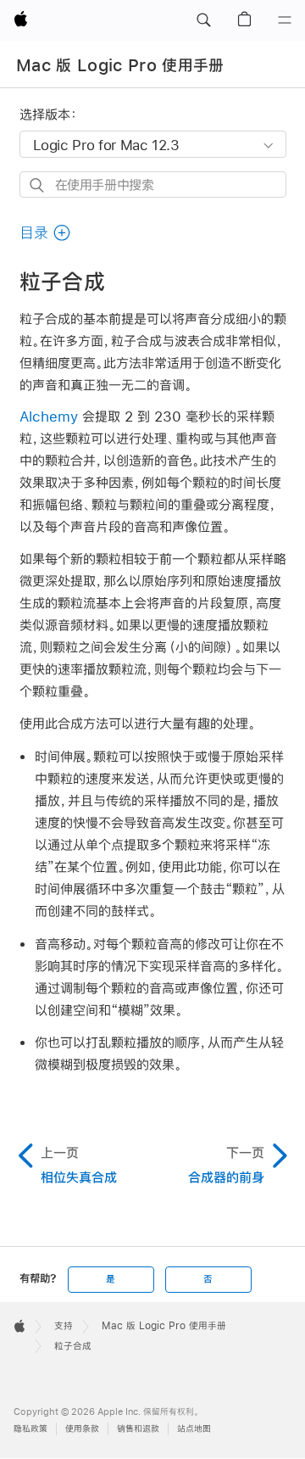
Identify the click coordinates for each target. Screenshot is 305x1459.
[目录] (284, 20)
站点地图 (194, 1429)
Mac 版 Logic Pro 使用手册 (120, 65)
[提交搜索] (38, 185)
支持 (63, 1326)
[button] (203, 20)
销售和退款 (138, 1429)
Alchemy (48, 416)
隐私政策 (30, 1429)
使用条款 (82, 1429)
